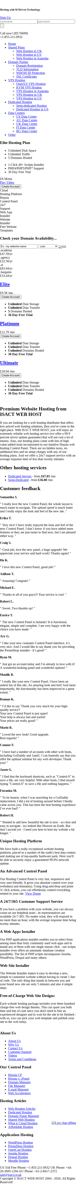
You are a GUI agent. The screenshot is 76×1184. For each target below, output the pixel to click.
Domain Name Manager (23, 1116)
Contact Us (15, 1048)
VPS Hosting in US (29, 98)
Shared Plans (16, 47)
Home (12, 43)
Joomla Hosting (18, 1153)
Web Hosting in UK (29, 51)
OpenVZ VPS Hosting (31, 84)
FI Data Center (25, 127)
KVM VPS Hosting (29, 87)
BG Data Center (26, 131)
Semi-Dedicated (18, 480)
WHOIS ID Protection (30, 73)
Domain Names (18, 62)
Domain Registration (29, 65)
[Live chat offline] (64, 1123)
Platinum (9, 323)
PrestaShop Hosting (20, 1146)
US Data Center (26, 116)
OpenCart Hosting (20, 1149)
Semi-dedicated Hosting (31, 105)
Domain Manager (19, 1082)
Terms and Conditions (22, 1059)
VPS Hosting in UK (29, 94)
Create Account (11, 186)
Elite (5, 284)
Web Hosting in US (28, 54)
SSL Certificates (26, 76)
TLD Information (27, 69)
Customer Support (19, 1052)
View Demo (33, 893)
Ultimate (9, 362)
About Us (14, 1041)
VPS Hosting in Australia (32, 91)
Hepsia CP (15, 1075)
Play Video (7, 182)
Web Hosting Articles (21, 1108)
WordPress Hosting (20, 1142)
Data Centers (16, 113)
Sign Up (5, 17)
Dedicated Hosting (20, 102)
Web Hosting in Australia (32, 58)
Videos (12, 1055)
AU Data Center (26, 120)
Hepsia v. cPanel (18, 1078)
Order (12, 134)
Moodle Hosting (18, 1160)
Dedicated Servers (19, 476)
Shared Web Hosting (21, 1119)
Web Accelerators (19, 1093)
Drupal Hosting (18, 1157)
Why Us (13, 1044)
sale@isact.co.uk (10, 1175)
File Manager (16, 1086)
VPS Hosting (16, 80)
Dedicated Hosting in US (32, 109)
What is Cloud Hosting (22, 1123)
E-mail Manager (18, 1089)
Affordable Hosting (20, 1127)
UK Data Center (26, 124)
